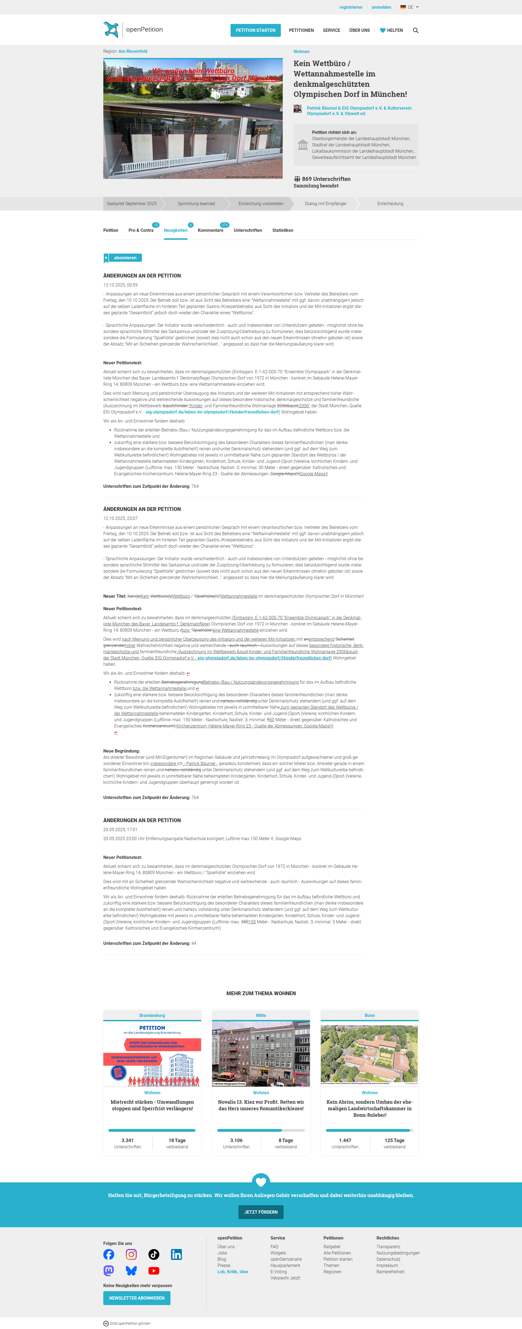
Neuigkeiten (176, 228)
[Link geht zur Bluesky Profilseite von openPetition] (131, 1270)
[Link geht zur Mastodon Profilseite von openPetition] (108, 1270)
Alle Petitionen (337, 1253)
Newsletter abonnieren (136, 1298)
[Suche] (415, 30)
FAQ (274, 1246)
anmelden (381, 7)
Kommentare (210, 228)
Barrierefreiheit (390, 1271)
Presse (223, 1265)
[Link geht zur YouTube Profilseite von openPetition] (153, 1270)
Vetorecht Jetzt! (285, 1278)
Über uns (226, 1246)
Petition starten (255, 30)
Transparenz (388, 1246)
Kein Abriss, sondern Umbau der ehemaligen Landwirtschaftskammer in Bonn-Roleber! (370, 1108)
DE (409, 7)
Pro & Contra (141, 228)
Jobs (222, 1253)
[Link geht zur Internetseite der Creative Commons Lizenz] (106, 1323)
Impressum (387, 1265)
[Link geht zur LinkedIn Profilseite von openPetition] (176, 1254)
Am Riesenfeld (133, 51)
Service (331, 30)
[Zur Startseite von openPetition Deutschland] (133, 30)
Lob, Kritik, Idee (232, 1271)
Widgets (278, 1253)
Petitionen (302, 30)
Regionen (332, 1271)
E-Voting (279, 1271)
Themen (331, 1265)
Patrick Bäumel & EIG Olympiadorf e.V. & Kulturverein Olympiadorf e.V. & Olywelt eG (359, 111)
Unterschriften (248, 230)
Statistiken (282, 230)
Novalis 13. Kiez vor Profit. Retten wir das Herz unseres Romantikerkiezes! (261, 1105)
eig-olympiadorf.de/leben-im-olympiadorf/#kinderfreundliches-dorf (212, 412)
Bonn (370, 1015)
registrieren (351, 7)
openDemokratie (286, 1259)
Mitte (261, 1015)
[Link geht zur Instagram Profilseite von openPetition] (131, 1254)
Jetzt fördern (261, 1212)
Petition (110, 230)
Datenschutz (388, 1259)
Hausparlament (285, 1265)
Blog (221, 1259)
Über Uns (359, 30)
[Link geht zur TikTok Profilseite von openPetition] (153, 1254)
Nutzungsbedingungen (398, 1253)
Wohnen (302, 51)
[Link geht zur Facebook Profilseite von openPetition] (108, 1254)
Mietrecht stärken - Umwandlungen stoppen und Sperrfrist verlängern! (152, 1105)
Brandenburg (152, 1015)
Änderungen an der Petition (142, 276)
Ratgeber (332, 1246)
